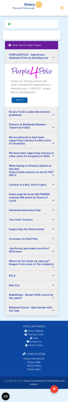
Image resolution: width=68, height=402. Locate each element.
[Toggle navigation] (61, 8)
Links (35, 338)
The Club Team (36, 334)
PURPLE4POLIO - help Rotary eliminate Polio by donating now (28, 56)
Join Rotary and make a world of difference (29, 250)
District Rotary (34, 365)
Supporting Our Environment (26, 229)
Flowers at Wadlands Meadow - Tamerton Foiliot (28, 126)
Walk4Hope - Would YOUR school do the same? (31, 296)
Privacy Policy (35, 345)
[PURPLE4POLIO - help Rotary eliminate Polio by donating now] (31, 72)
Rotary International (34, 358)
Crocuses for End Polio (23, 238)
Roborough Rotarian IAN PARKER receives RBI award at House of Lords (29, 197)
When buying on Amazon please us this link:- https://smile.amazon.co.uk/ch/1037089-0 (31, 170)
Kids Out (14, 285)
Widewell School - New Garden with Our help (30, 309)
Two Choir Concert (21, 219)
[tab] (31, 56)
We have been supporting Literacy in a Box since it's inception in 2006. (31, 154)
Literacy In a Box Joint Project (28, 184)
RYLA (12, 275)
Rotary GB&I (34, 362)
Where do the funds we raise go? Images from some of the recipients (31, 262)
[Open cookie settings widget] (6, 396)
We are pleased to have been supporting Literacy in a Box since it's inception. (30, 140)
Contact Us (35, 341)
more (19, 100)
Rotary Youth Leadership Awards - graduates (30, 113)
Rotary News (34, 369)
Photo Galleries (35, 330)
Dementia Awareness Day (25, 210)
